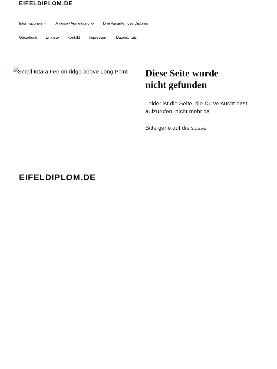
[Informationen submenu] (45, 23)
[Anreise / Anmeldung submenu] (92, 23)
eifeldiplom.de (46, 3)
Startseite (199, 128)
